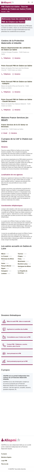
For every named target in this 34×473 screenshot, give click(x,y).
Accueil (3, 11)
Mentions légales (6, 457)
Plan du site (4, 464)
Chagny (22, 256)
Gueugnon (6, 271)
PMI (8, 11)
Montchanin (23, 261)
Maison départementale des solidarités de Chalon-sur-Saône (16, 49)
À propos (4, 454)
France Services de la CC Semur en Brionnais (14, 126)
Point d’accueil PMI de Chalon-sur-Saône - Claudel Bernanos (16, 100)
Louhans (5, 273)
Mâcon (5, 254)
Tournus (22, 254)
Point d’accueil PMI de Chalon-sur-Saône (16, 66)
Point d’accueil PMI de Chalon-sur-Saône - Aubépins (16, 82)
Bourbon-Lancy (24, 264)
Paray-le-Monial (8, 266)
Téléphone (7, 58)
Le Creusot (6, 256)
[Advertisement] (17, 295)
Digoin (5, 268)
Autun (5, 263)
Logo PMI (4, 460)
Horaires (17, 58)
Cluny (21, 259)
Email (5, 133)
